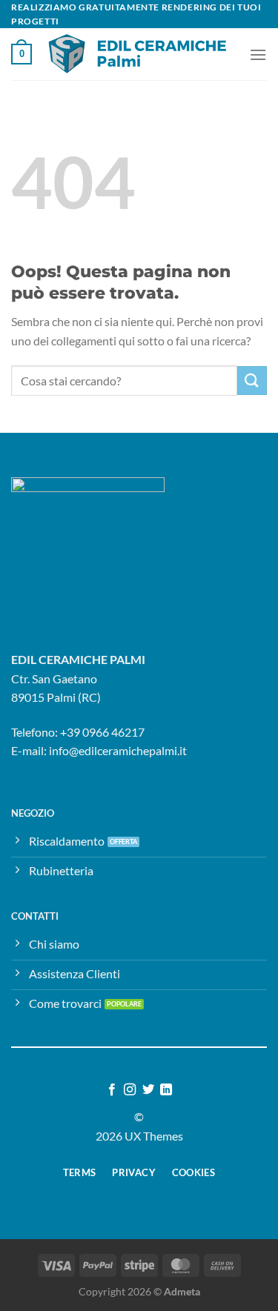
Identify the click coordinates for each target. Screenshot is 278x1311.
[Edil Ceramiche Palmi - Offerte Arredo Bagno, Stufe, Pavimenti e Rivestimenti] (139, 54)
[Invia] (252, 380)
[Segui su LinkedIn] (166, 1090)
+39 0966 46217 (102, 732)
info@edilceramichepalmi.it (118, 750)
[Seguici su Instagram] (130, 1090)
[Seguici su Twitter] (148, 1090)
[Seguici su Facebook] (112, 1090)
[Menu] (258, 54)
